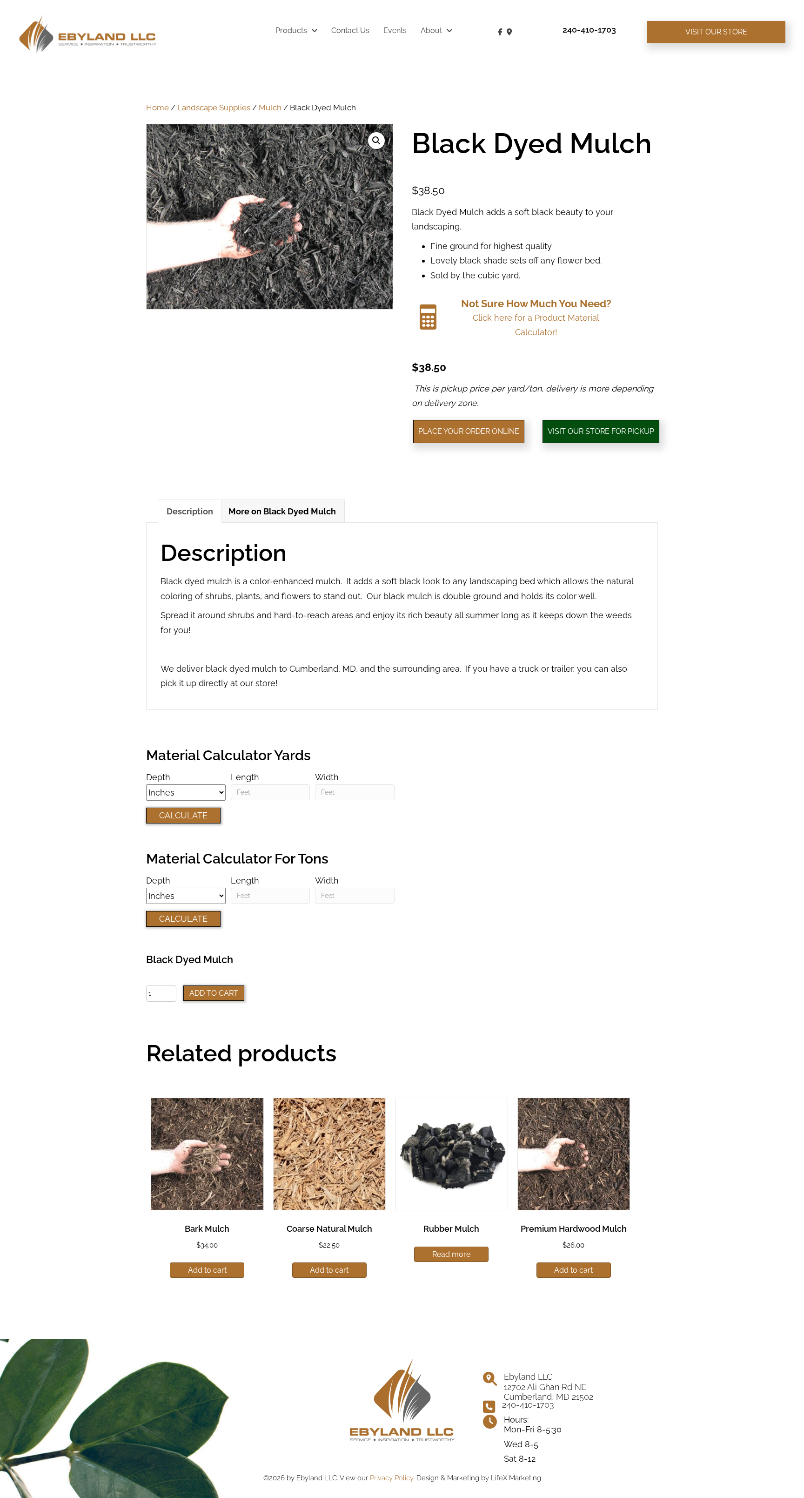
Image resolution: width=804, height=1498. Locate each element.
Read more (451, 1254)
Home (157, 107)
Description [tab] (190, 511)
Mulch (270, 107)
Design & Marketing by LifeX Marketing (478, 1478)
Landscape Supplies (213, 107)
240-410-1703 (528, 1405)
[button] (376, 140)
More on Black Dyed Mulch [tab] (282, 511)
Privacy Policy (391, 1478)
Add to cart (213, 993)
